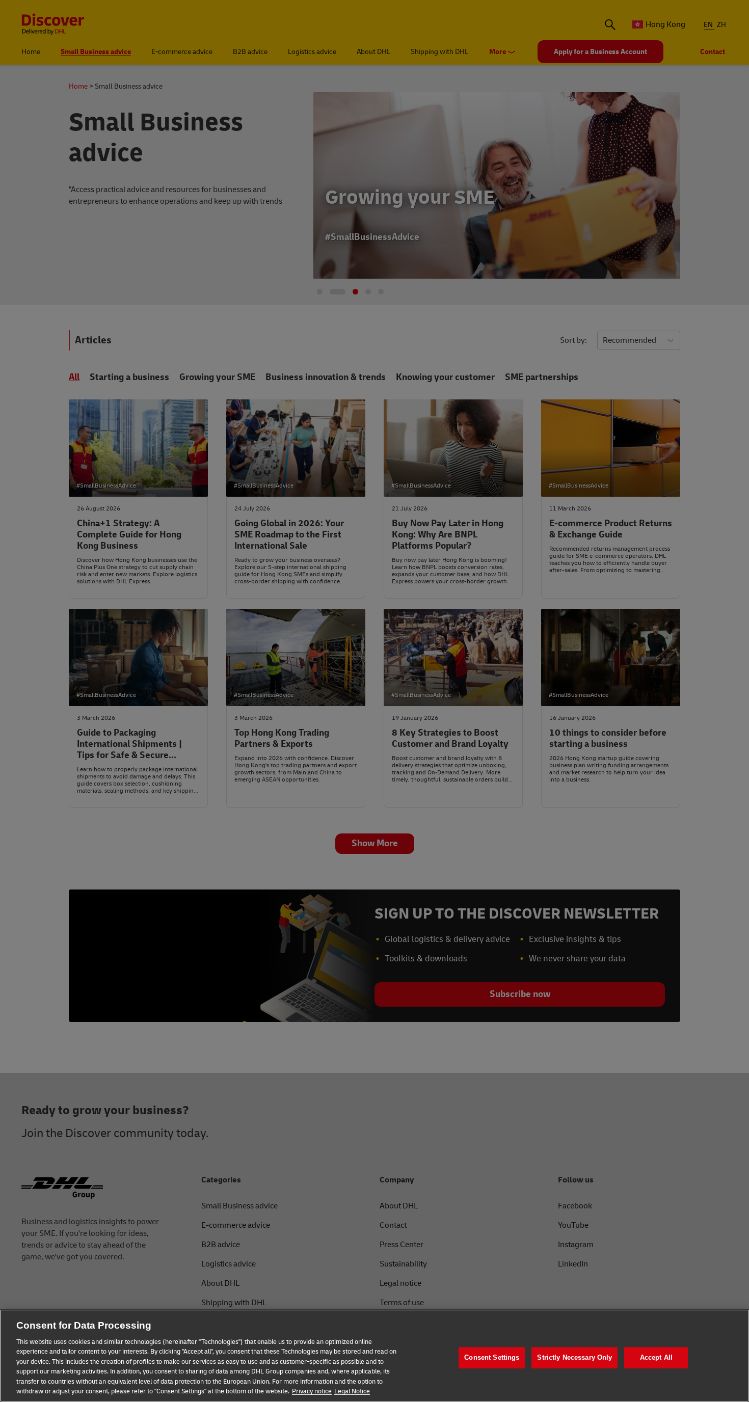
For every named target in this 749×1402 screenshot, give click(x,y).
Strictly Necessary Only (574, 1357)
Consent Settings (491, 1357)
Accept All (656, 1357)
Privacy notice (312, 1391)
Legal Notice (352, 1391)
